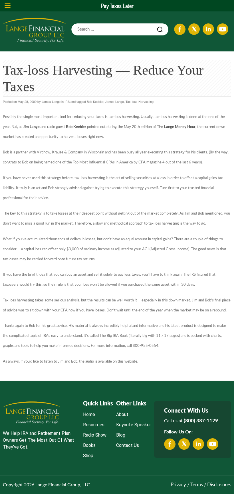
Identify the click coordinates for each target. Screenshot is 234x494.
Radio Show (94, 435)
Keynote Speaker (133, 424)
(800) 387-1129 (201, 420)
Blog (120, 435)
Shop (88, 455)
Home (89, 414)
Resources (93, 424)
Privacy (178, 484)
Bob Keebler (95, 101)
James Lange (51, 101)
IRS (67, 101)
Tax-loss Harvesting (140, 101)
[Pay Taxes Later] (34, 30)
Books (89, 445)
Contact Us (127, 445)
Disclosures (219, 484)
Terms (196, 484)
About (122, 414)
